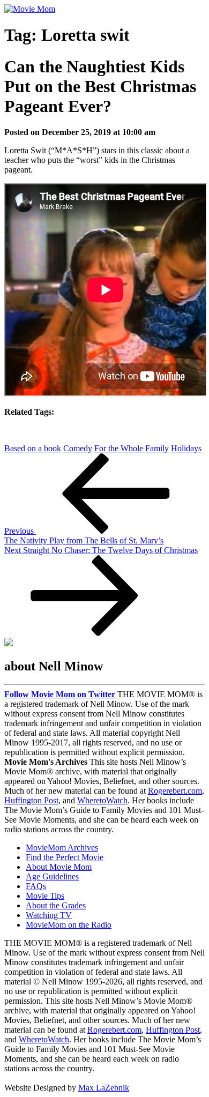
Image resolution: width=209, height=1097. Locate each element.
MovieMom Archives (62, 847)
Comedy (77, 448)
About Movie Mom (59, 866)
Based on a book (32, 448)
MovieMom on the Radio (68, 924)
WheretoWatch (102, 800)
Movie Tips (45, 895)
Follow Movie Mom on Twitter (59, 694)
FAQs (36, 886)
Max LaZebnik (103, 1087)
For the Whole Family (131, 448)
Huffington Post (31, 800)
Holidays (186, 448)
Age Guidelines (52, 876)
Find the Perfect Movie (64, 857)
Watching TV (49, 915)
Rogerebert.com (175, 790)
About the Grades (56, 905)
